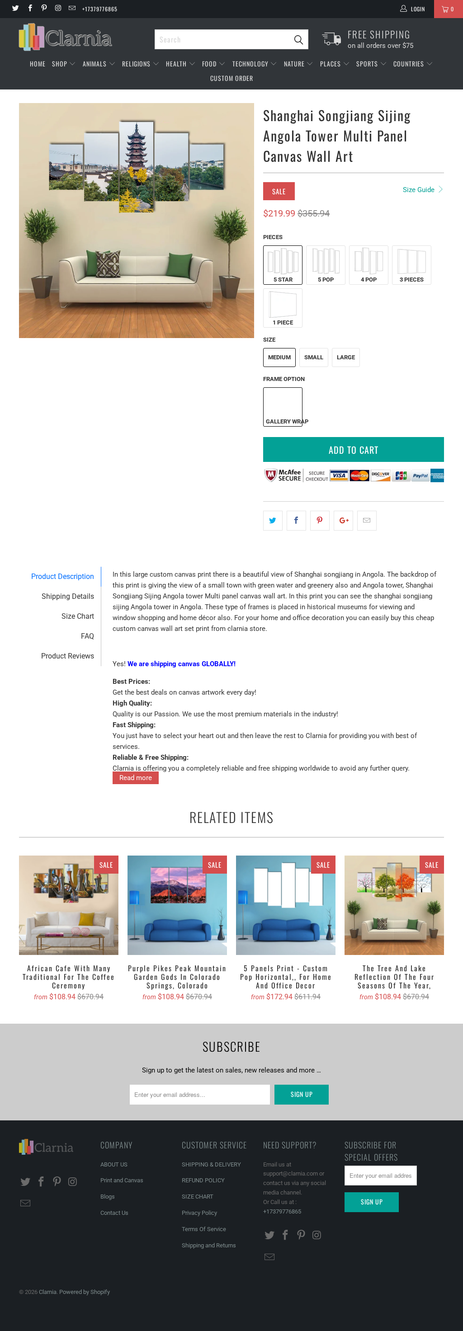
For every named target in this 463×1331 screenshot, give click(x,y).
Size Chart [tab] (77, 616)
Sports (368, 63)
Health (177, 63)
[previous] (31, 221)
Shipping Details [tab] (68, 596)
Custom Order (231, 78)
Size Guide (419, 190)
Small (313, 357)
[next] (242, 221)
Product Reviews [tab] (67, 656)
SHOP (60, 63)
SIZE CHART (197, 1196)
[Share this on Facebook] (296, 521)
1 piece (283, 322)
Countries (409, 63)
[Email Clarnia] (72, 9)
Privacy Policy (199, 1212)
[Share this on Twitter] (273, 521)
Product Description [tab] (62, 576)
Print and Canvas (121, 1180)
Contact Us (114, 1212)
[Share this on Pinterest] (320, 521)
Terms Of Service (204, 1229)
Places (331, 63)
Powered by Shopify (84, 1292)
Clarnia (48, 1292)
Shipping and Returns (209, 1245)
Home (38, 63)
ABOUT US (114, 1164)
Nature (295, 63)
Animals (96, 63)
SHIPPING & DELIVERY (211, 1164)
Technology (251, 63)
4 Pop (369, 279)
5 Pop (326, 279)
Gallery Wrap (284, 421)
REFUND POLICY (203, 1180)
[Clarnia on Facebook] (29, 9)
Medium (279, 357)
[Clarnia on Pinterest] (43, 9)
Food (210, 63)
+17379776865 (100, 9)
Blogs (107, 1196)
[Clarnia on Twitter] (15, 9)
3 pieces (412, 279)
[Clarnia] (82, 37)
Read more (135, 778)
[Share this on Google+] (343, 521)
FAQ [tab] (87, 636)
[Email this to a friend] (367, 521)
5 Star (283, 279)
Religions (137, 63)
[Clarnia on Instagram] (57, 9)
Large (346, 357)
